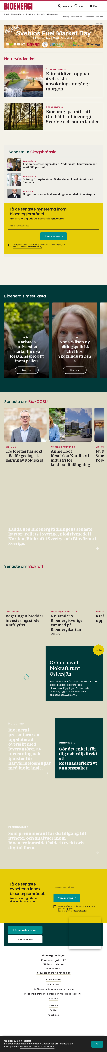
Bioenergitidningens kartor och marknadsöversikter (53, 994)
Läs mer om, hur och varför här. (37, 1046)
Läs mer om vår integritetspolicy (27, 246)
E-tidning (65, 17)
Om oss (99, 17)
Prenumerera (76, 17)
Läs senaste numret (25, 930)
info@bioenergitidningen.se (54, 972)
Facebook (53, 1015)
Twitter (54, 1010)
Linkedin (53, 1005)
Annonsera (89, 17)
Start (6, 14)
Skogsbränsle (17, 14)
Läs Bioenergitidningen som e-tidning (53, 989)
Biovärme (30, 14)
